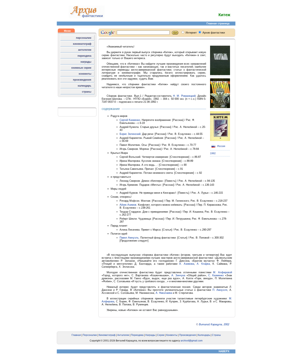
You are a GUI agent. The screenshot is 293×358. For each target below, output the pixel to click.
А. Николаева (164, 292)
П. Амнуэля (219, 289)
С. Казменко (216, 275)
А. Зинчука (178, 275)
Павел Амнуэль (129, 237)
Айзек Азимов (128, 204)
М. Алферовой (222, 272)
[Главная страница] (87, 17)
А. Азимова (186, 263)
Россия (221, 146)
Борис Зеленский (130, 133)
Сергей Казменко (130, 119)
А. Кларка (203, 263)
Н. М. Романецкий (184, 95)
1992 (213, 153)
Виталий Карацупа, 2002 (214, 324)
